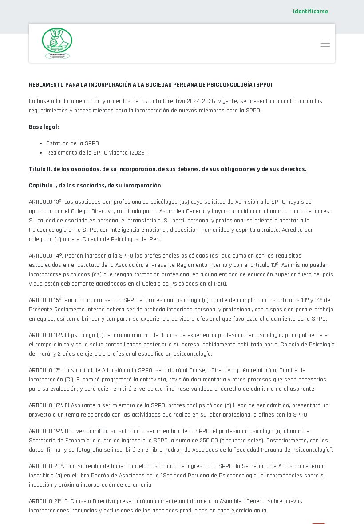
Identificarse (310, 12)
